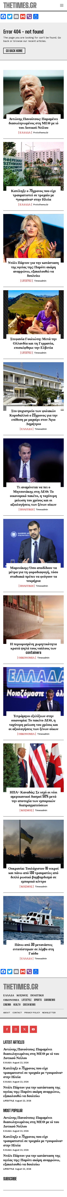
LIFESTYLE (27, 280)
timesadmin (40, 281)
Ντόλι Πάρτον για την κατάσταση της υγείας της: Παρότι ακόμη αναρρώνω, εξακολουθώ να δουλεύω (33, 269)
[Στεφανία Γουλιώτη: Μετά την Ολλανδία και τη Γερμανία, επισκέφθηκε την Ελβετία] (33, 314)
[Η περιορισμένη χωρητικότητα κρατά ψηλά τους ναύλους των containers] (33, 619)
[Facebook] (6, 1029)
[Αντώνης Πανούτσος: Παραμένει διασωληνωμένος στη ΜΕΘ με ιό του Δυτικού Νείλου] (33, 94)
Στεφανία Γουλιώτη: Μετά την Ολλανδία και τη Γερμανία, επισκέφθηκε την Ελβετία (33, 343)
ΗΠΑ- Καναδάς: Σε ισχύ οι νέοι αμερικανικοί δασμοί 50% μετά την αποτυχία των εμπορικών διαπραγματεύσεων (33, 798)
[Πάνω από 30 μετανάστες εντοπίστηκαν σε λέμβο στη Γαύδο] (33, 920)
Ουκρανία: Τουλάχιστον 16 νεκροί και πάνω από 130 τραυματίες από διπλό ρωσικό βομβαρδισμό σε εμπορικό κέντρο (33, 874)
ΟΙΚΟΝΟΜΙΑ (27, 657)
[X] (24, 1029)
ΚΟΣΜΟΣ (26, 810)
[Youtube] (33, 1029)
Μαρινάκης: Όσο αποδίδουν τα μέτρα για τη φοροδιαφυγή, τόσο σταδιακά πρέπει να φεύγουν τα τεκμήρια (33, 574)
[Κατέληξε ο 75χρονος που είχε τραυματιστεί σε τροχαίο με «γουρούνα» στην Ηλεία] (33, 166)
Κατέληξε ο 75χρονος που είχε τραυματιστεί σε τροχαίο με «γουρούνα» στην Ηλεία (33, 195)
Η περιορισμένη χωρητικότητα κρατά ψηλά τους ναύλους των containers (33, 648)
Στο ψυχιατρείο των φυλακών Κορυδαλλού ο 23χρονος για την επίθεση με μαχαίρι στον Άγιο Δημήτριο (33, 417)
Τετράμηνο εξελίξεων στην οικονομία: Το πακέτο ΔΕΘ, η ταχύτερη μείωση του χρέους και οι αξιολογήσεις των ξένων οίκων (33, 722)
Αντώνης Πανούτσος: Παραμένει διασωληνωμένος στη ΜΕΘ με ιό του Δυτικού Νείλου (33, 123)
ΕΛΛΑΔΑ (25, 132)
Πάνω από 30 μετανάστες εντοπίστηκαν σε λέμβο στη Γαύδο (33, 948)
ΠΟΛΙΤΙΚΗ (26, 509)
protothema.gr (40, 132)
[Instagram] (15, 1029)
